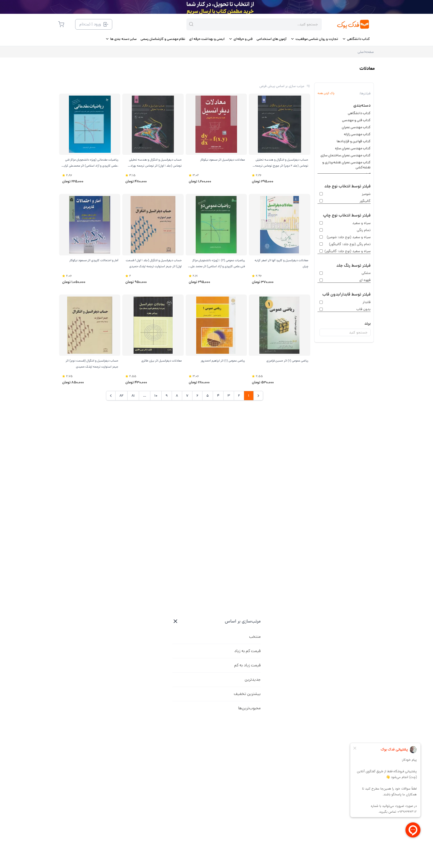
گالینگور (365, 200)
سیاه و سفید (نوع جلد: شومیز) (349, 237)
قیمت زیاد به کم (247, 665)
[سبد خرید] (61, 24)
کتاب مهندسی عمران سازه (353, 148)
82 (121, 395)
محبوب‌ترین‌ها (249, 708)
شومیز (366, 193)
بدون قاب (363, 309)
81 (133, 395)
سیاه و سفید (361, 223)
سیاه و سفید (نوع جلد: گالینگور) (347, 251)
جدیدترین (253, 679)
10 (155, 395)
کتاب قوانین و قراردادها (354, 141)
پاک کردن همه (326, 93)
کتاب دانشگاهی (359, 113)
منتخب (255, 637)
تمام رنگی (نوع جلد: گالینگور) (350, 244)
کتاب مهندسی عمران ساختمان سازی (345, 155)
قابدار (367, 302)
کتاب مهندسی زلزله (357, 134)
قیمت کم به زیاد (247, 651)
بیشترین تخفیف (247, 694)
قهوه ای (365, 280)
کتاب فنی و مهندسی (356, 120)
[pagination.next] (111, 395)
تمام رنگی (364, 230)
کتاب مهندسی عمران (356, 127)
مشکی (366, 272)
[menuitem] (356, 39)
